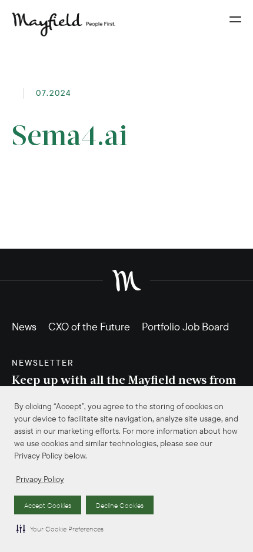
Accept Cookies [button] (47, 505)
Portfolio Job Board (185, 326)
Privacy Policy (40, 479)
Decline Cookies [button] (120, 505)
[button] (60, 528)
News (24, 326)
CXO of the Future (89, 326)
